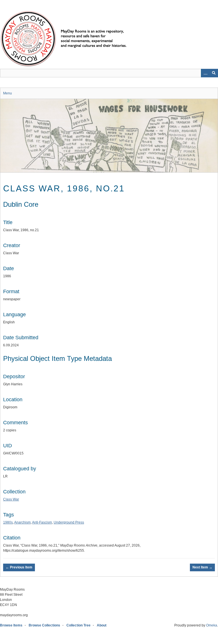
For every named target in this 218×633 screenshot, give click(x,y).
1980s (8, 522)
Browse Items (11, 625)
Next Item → (202, 567)
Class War (11, 499)
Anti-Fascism (42, 522)
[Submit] (213, 73)
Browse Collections (44, 625)
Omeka (211, 625)
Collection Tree (78, 625)
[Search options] (205, 73)
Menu (7, 93)
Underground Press (69, 522)
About (101, 625)
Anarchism (22, 522)
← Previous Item (19, 567)
